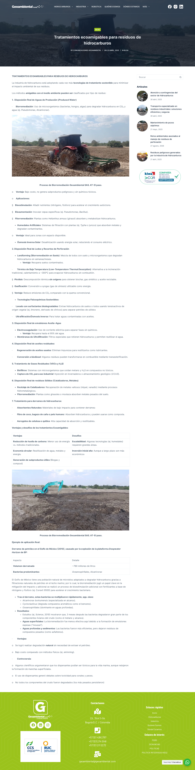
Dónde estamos (131, 6)
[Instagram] (175, 7)
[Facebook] (170, 7)
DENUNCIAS (154, 744)
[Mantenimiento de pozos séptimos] (142, 126)
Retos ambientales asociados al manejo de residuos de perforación (165, 139)
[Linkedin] (40, 725)
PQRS (154, 740)
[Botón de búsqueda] (180, 77)
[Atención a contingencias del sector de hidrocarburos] (142, 96)
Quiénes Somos (112, 6)
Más (145, 6)
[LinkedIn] (181, 7)
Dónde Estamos (154, 729)
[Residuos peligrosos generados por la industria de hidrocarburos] (142, 156)
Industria (81, 6)
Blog (97, 30)
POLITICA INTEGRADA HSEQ (154, 752)
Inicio (154, 713)
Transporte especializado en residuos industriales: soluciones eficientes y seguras (166, 109)
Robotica (96, 6)
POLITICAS (155, 748)
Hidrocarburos (62, 6)
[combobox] (157, 77)
